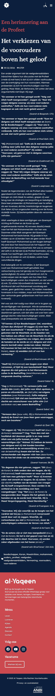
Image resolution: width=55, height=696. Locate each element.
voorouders (44, 560)
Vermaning (32, 560)
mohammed (46, 554)
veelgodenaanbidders (14, 560)
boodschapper (11, 554)
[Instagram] (23, 649)
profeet (16, 557)
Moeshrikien (32, 554)
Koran (22, 554)
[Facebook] (8, 649)
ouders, (7, 557)
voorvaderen (10, 563)
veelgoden (26, 557)
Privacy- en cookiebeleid (27, 683)
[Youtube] (16, 649)
